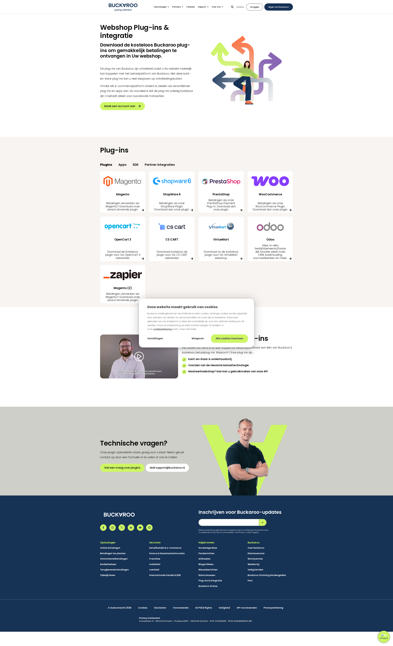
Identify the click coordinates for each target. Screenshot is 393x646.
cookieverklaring (162, 329)
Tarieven (190, 6)
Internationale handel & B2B (165, 575)
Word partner (255, 558)
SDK (136, 164)
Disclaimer (160, 607)
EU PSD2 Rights (203, 607)
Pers (250, 580)
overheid (154, 569)
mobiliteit (154, 564)
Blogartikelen (206, 564)
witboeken (204, 558)
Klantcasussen (206, 575)
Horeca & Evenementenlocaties (167, 553)
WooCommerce (270, 194)
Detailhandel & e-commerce (165, 547)
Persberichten (206, 553)
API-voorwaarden (247, 607)
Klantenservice (256, 553)
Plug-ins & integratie (210, 580)
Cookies (142, 607)
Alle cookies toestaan (229, 338)
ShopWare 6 (172, 194)
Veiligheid (224, 607)
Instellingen (155, 338)
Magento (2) (123, 288)
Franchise (154, 558)
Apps (122, 164)
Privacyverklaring (273, 607)
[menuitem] (163, 7)
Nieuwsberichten (208, 569)
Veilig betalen (255, 569)
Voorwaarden (181, 607)
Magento (122, 194)
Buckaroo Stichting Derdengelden (267, 575)
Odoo (270, 239)
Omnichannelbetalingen (114, 558)
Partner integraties (160, 164)
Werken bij (253, 564)
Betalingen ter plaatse (113, 553)
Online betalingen (110, 547)
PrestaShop (221, 194)
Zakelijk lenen (107, 575)
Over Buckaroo (256, 547)
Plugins (106, 164)
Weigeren (198, 338)
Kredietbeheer (108, 564)
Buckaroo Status (208, 586)
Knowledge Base (207, 547)
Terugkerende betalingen (114, 569)
